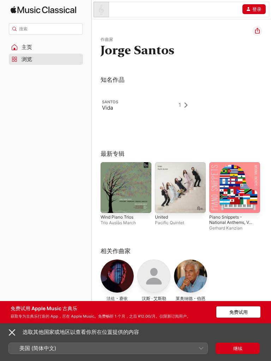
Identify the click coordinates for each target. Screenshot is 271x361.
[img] (43, 9)
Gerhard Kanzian (225, 228)
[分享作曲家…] (257, 31)
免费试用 (238, 312)
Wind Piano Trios (117, 217)
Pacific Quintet (169, 222)
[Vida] (148, 105)
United (161, 217)
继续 (237, 348)
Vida (107, 107)
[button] (46, 47)
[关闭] (12, 332)
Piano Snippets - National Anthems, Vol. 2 (231, 222)
